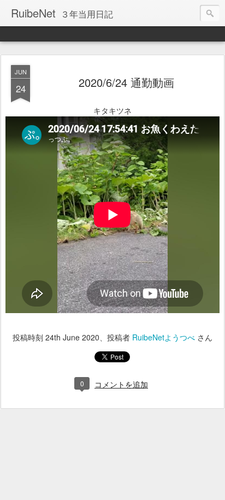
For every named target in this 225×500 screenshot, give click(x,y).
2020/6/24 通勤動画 (126, 82)
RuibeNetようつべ (163, 337)
